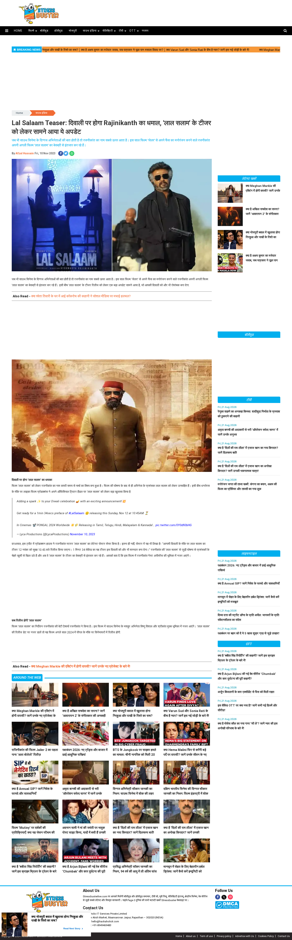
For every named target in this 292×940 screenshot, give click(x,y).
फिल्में (31, 30)
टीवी (121, 30)
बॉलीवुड (44, 30)
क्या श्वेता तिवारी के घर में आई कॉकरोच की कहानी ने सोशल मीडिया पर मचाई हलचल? (81, 296)
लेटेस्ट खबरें (249, 179)
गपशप (145, 30)
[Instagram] (230, 897)
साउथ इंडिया (90, 30)
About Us (91, 890)
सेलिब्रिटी (107, 30)
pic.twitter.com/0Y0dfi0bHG (174, 525)
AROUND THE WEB (27, 677)
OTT (132, 30)
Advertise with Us (244, 936)
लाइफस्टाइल (248, 553)
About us (191, 936)
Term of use (206, 936)
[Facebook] (217, 897)
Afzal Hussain (24, 153)
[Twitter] (223, 897)
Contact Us (93, 907)
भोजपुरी (73, 30)
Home (19, 112)
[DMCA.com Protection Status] (227, 904)
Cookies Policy (266, 936)
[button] (6, 31)
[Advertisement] (179, 12)
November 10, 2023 (82, 534)
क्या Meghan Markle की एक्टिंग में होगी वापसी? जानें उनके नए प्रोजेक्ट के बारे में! (80, 666)
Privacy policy (224, 936)
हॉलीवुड (58, 30)
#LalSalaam (76, 513)
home (18, 30)
